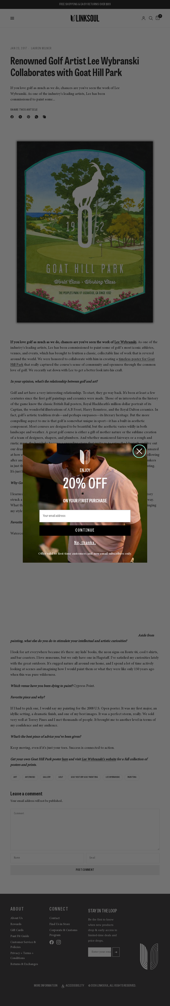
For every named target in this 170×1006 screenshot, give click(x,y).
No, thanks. (85, 543)
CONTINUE (85, 530)
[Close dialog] (139, 451)
